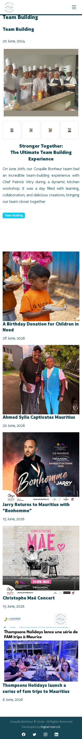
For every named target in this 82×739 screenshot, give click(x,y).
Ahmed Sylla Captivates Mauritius (39, 417)
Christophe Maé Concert (29, 598)
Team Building (14, 215)
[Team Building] (41, 84)
